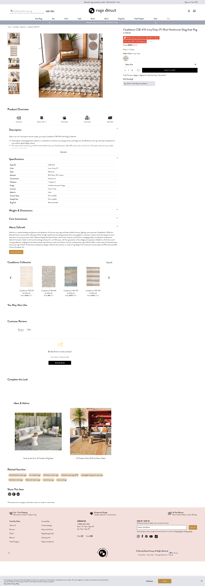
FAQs (11, 533)
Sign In (142, 75)
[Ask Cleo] (51, 11)
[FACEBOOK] (142, 536)
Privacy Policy (179, 531)
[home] (102, 13)
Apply (136, 75)
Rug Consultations (47, 541)
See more (63, 152)
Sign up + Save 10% (191, 2)
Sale (168, 18)
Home (9, 27)
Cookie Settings (46, 525)
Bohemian (23, 27)
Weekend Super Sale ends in (95, 22)
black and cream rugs (33, 480)
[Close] (201, 581)
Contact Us (81, 521)
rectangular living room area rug (91, 475)
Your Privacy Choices (173, 554)
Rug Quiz (121, 18)
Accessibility (45, 521)
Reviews (12, 529)
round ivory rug (48, 480)
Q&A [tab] (29, 329)
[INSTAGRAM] (138, 536)
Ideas (155, 18)
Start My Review (60, 363)
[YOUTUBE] (151, 536)
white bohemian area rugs (17, 475)
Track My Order (14, 521)
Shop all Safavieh (16, 252)
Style (79, 18)
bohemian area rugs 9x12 (70, 475)
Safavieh (128, 33)
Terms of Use (188, 531)
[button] (194, 10)
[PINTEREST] (146, 536)
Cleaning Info (45, 537)
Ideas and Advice (47, 529)
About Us (12, 525)
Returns (12, 537)
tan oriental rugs (34, 475)
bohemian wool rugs (15, 480)
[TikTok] (156, 536)
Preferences (149, 581)
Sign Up (193, 527)
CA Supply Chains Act (161, 555)
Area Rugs (38, 18)
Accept (165, 581)
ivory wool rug (61, 480)
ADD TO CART (169, 70)
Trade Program (139, 18)
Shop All (109, 262)
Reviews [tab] (21, 329)
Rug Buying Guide (47, 533)
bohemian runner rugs (51, 475)
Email (88, 536)
